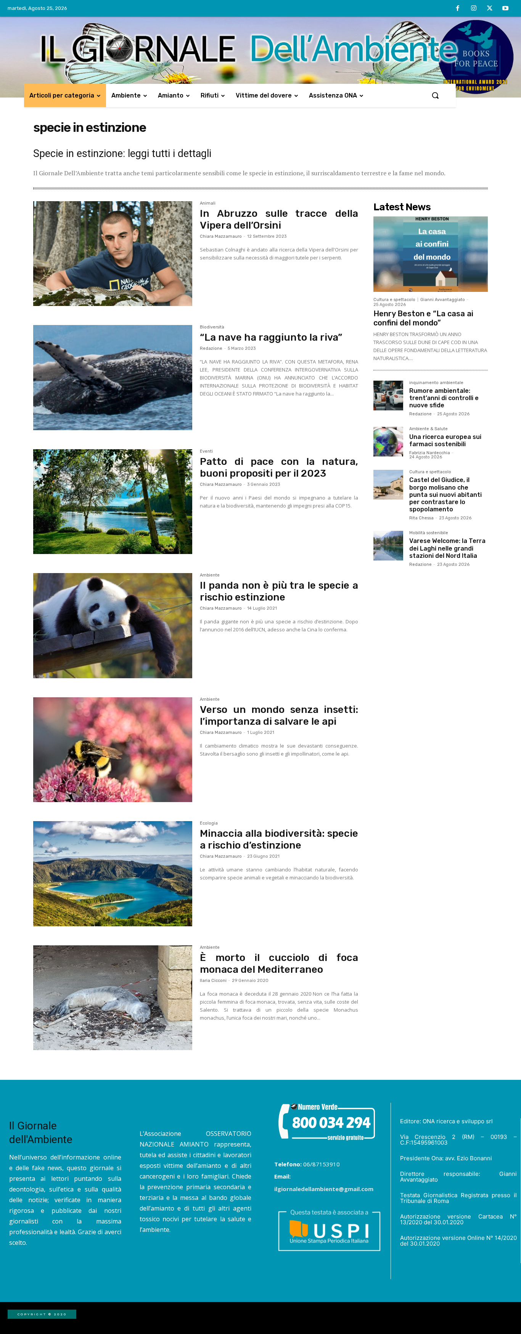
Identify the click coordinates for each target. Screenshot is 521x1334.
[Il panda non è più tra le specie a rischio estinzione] (112, 625)
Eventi (206, 451)
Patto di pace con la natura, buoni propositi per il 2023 (279, 467)
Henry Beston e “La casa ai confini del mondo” (423, 318)
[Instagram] (474, 9)
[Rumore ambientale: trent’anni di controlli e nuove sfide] (388, 395)
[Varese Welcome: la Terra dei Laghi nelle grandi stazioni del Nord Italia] (388, 546)
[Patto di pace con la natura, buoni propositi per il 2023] (112, 501)
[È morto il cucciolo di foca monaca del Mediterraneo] (112, 998)
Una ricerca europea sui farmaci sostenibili (445, 440)
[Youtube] (505, 9)
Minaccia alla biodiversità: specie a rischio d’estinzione (279, 839)
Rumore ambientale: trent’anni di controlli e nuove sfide (444, 398)
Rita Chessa (421, 518)
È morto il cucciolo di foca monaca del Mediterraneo (279, 963)
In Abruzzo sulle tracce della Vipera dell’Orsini (279, 219)
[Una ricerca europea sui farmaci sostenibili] (388, 441)
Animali (207, 203)
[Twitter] (490, 9)
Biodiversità (212, 327)
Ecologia (209, 823)
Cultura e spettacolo (394, 300)
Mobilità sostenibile (428, 533)
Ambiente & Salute (428, 429)
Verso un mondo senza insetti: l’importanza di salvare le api (279, 715)
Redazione (211, 348)
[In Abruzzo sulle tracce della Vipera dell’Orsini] (112, 253)
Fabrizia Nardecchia (429, 452)
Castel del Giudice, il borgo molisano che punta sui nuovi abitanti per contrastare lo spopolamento (445, 494)
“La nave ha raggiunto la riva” (271, 337)
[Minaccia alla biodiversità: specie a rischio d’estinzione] (112, 873)
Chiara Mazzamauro (221, 236)
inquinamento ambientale (436, 383)
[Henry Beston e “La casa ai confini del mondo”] (430, 254)
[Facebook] (458, 9)
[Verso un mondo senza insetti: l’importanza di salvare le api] (112, 749)
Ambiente (210, 575)
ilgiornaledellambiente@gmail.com (323, 1189)
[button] (435, 95)
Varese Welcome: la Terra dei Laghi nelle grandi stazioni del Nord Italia (447, 548)
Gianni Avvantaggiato (442, 299)
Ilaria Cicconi (213, 980)
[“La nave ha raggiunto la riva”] (112, 377)
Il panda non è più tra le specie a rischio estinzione (279, 591)
